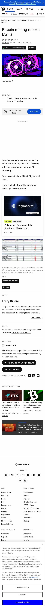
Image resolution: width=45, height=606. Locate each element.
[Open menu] (42, 9)
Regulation (5, 514)
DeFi (3, 502)
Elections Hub (6, 521)
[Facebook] (22, 475)
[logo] (3, 9)
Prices (26, 496)
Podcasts (27, 534)
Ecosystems (6, 505)
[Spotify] (39, 475)
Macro (3, 508)
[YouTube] (33, 475)
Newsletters (28, 537)
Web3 (3, 518)
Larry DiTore (11, 39)
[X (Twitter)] (6, 475)
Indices (26, 499)
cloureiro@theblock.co (21, 332)
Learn (3, 540)
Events (26, 540)
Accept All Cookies (22, 602)
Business (4, 496)
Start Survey (34, 111)
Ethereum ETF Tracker (32, 511)
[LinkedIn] (11, 475)
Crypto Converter (30, 502)
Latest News (6, 492)
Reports (4, 537)
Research (5, 534)
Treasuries (27, 518)
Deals (3, 499)
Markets (4, 511)
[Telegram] (28, 475)
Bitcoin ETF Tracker (31, 508)
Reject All (22, 595)
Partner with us (12, 369)
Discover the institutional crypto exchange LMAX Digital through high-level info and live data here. (22, 3)
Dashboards (28, 492)
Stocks (26, 514)
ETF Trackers (29, 505)
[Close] (42, 544)
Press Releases (7, 524)
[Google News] (20, 480)
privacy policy (33, 577)
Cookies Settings (22, 587)
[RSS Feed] (25, 480)
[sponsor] (9, 427)
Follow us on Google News (19, 362)
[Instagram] (17, 475)
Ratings (27, 521)
